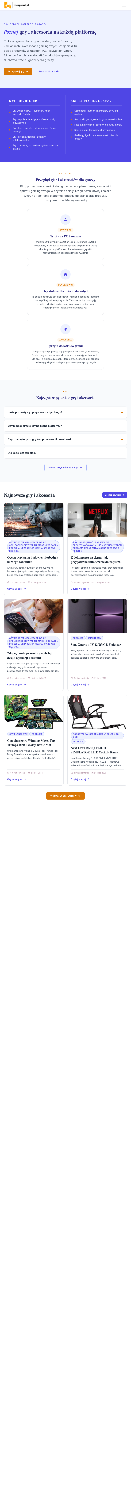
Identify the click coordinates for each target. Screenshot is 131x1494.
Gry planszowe (18, 734)
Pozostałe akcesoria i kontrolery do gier (96, 735)
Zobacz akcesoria (49, 71)
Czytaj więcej (14, 588)
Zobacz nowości (113, 495)
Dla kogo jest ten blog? (22, 452)
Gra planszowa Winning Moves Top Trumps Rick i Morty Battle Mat (31, 742)
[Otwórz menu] (124, 5)
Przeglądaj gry (16, 71)
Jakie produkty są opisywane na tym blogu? (35, 412)
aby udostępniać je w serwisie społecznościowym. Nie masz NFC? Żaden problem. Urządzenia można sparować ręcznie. (33, 546)
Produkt (78, 638)
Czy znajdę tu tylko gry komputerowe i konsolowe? (39, 439)
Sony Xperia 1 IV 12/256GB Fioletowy (96, 644)
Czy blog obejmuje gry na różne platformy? (35, 425)
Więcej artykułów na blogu (63, 467)
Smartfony (94, 638)
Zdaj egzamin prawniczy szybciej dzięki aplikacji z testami (29, 655)
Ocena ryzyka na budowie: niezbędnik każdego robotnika (32, 559)
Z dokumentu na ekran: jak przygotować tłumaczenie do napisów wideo (95, 562)
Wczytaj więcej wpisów (63, 795)
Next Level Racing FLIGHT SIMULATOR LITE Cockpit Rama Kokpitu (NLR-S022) (94, 752)
